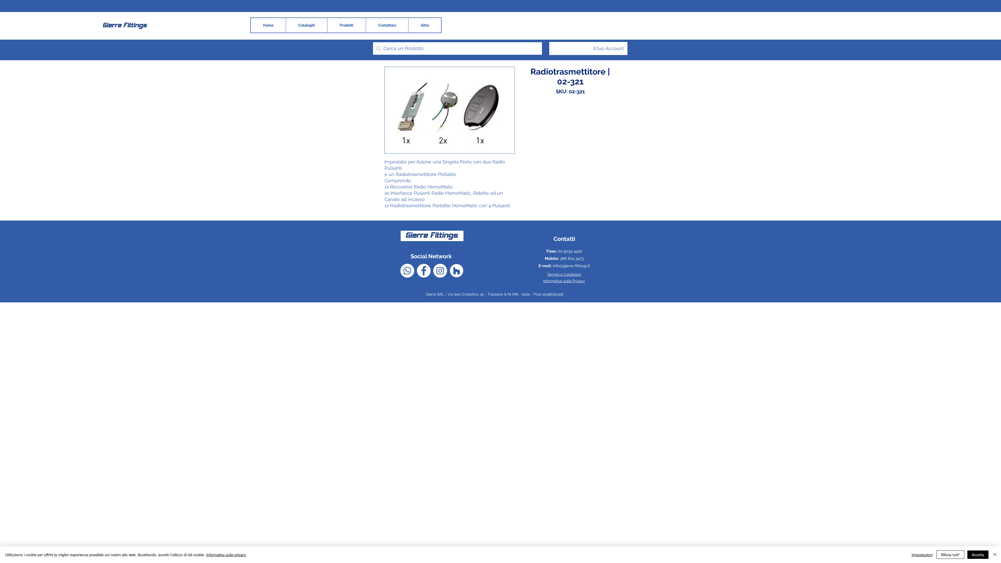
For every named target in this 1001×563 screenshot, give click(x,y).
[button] (424, 25)
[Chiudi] (995, 554)
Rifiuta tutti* (950, 554)
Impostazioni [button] (922, 554)
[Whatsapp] (407, 271)
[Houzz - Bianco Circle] (456, 271)
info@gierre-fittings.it (571, 266)
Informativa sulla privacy (226, 554)
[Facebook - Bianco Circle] (424, 271)
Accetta (978, 554)
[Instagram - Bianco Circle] (440, 271)
